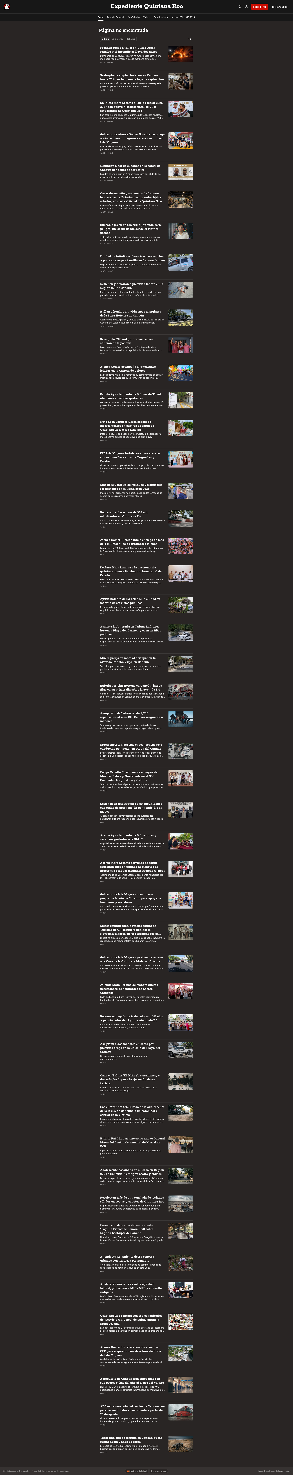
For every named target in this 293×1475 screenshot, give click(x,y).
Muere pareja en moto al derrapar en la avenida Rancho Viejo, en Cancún (128, 660)
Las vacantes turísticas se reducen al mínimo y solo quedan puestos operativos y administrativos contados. (131, 85)
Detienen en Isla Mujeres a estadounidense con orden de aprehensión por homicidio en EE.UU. (131, 807)
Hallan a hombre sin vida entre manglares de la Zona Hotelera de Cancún (130, 313)
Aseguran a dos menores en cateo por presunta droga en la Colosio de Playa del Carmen (130, 1048)
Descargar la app (158, 1471)
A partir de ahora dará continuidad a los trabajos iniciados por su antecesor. (130, 1152)
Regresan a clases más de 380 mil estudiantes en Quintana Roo (124, 514)
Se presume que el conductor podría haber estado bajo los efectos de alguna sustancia (130, 266)
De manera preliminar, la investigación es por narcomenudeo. (124, 1057)
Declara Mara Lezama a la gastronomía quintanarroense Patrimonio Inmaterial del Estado (131, 571)
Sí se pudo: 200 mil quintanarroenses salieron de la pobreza (126, 341)
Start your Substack (138, 1471)
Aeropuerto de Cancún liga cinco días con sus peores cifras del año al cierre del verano (132, 1380)
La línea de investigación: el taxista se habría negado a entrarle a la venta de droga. (128, 1089)
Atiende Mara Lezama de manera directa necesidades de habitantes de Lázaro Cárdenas (129, 989)
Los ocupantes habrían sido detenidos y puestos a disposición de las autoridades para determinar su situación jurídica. (131, 640)
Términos (46, 1471)
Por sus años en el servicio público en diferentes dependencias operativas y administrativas (125, 1026)
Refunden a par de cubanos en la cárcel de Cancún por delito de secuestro (130, 168)
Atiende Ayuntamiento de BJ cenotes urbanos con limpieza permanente (127, 1258)
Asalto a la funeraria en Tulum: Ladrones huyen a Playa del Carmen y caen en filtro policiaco (130, 630)
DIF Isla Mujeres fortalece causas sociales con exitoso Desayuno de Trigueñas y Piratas (130, 457)
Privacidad (36, 1471)
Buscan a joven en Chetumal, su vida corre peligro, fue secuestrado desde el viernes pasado (131, 229)
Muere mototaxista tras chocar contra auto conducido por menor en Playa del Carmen (131, 746)
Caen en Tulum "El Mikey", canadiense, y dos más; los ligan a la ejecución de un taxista (130, 1079)
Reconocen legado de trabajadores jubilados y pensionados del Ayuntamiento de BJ (131, 1018)
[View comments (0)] (122, 66)
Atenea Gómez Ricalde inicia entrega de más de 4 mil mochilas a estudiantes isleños (132, 542)
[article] (146, 56)
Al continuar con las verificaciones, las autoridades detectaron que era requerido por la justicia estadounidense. (131, 817)
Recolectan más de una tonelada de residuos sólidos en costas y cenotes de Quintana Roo (132, 1199)
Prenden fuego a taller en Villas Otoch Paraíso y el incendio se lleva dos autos (128, 49)
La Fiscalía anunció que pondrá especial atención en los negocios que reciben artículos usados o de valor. (129, 207)
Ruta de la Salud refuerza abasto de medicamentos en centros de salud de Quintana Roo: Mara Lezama (127, 425)
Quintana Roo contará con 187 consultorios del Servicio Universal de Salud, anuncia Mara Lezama (131, 1319)
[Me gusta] (102, 66)
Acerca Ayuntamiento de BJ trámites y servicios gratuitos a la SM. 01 (128, 837)
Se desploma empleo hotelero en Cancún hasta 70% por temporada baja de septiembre (132, 77)
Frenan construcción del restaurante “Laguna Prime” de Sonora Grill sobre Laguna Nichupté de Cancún (126, 1229)
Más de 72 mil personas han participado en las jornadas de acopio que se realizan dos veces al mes (131, 494)
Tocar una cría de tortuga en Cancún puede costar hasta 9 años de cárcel (131, 1439)
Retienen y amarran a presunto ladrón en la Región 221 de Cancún (131, 286)
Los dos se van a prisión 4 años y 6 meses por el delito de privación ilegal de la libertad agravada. (130, 175)
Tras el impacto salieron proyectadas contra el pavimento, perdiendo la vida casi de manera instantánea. (130, 668)
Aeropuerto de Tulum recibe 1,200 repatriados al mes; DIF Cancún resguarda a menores (131, 717)
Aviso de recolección (60, 1471)
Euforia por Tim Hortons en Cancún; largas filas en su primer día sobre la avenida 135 (131, 687)
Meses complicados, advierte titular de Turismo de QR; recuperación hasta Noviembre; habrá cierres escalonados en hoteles (129, 930)
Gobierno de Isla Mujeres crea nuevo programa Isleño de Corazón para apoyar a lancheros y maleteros (130, 898)
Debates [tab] (131, 39)
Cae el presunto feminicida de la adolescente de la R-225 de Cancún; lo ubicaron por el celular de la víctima (132, 1111)
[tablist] (118, 39)
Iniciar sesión (280, 6)
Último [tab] (105, 39)
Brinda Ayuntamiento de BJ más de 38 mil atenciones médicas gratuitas (130, 396)
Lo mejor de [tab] (117, 39)
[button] (100, 17)
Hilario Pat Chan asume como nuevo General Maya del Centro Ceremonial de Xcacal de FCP (132, 1142)
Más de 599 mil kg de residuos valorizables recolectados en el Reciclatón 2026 (131, 486)
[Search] (240, 7)
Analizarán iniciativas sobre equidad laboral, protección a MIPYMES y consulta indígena (131, 1288)
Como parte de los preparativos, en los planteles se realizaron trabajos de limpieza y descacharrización (132, 522)
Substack (261, 1471)
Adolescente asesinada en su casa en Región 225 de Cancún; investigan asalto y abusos (132, 1172)
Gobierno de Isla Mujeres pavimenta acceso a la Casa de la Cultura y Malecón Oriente (131, 959)
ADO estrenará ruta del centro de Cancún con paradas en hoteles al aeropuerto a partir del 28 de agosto (132, 1410)
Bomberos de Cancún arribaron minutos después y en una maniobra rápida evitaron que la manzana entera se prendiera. (130, 57)
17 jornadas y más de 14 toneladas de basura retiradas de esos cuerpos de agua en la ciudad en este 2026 (130, 1266)
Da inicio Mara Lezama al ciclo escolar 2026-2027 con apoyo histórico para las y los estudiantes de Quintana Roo (132, 107)
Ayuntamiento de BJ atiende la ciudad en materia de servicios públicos (130, 601)
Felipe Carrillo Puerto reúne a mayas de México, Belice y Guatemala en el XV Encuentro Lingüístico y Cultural (128, 776)
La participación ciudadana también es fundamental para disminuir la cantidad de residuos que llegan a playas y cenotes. (130, 1207)
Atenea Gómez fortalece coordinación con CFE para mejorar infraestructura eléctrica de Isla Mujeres (130, 1351)
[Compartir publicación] (247, 7)
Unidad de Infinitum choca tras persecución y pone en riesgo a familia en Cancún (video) (132, 258)
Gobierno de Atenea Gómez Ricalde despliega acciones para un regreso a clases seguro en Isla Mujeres (132, 138)
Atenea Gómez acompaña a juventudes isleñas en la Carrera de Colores (128, 368)
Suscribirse (259, 6)
